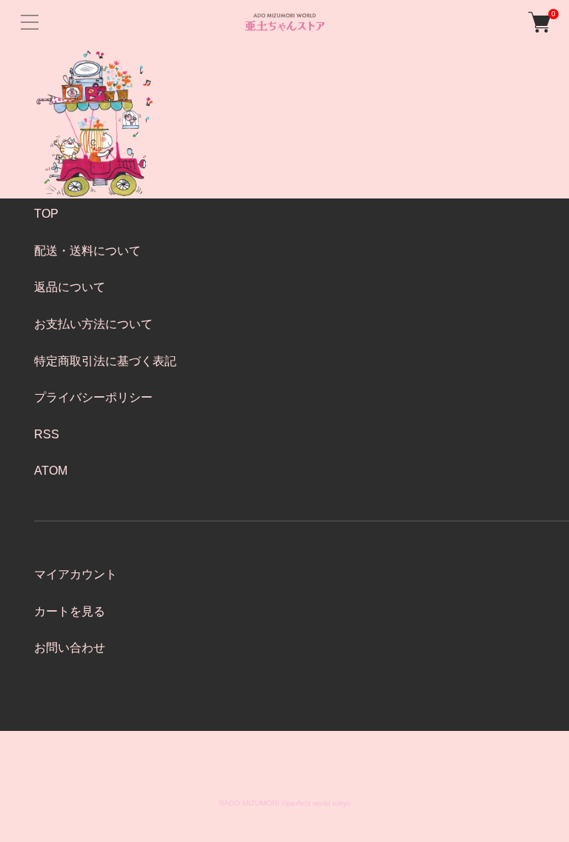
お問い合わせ (69, 647)
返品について (69, 287)
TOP (46, 213)
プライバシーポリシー (93, 397)
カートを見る (69, 611)
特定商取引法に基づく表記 (105, 361)
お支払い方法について (93, 324)
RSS (46, 434)
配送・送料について (87, 250)
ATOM (50, 470)
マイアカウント (75, 574)
